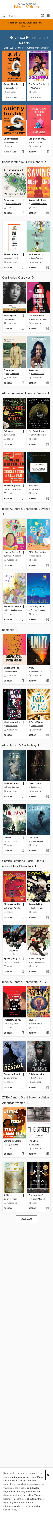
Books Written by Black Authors (23, 162)
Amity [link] (31, 668)
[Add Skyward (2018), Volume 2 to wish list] (47, 917)
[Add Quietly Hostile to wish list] (23, 97)
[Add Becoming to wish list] (47, 383)
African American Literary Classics (24, 393)
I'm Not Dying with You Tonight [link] (13, 1020)
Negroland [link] (9, 370)
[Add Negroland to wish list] (23, 383)
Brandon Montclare (13, 908)
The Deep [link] (33, 838)
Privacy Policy (36, 1477)
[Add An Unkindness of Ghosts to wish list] (23, 797)
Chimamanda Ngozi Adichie (14, 204)
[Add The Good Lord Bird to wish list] (23, 267)
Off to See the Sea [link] (37, 552)
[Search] (4, 15)
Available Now (34, 22)
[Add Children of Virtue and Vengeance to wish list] (47, 1087)
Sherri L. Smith (12, 841)
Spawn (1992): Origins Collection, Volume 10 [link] (13, 959)
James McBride (12, 258)
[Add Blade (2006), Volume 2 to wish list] (47, 972)
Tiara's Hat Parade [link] (12, 606)
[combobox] (21, 15)
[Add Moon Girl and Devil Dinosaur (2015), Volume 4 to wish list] (23, 917)
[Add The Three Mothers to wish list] (47, 329)
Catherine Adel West (39, 204)
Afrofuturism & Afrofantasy (19, 745)
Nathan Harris (36, 671)
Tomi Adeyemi (36, 1078)
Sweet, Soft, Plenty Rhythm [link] (13, 668)
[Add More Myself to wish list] (23, 329)
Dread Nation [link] (35, 783)
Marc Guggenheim (38, 962)
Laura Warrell (11, 671)
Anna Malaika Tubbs (39, 319)
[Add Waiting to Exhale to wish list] (23, 1154)
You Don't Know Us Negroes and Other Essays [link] (37, 431)
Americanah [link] (9, 200)
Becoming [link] (33, 370)
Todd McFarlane (12, 962)
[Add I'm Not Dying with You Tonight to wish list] (23, 1033)
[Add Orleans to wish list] (23, 851)
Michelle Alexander (38, 1199)
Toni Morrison (11, 1199)
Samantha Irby (12, 88)
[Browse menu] (48, 16)
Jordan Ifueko (36, 1023)
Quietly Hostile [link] (11, 84)
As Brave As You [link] (36, 254)
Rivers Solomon (12, 787)
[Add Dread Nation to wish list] (47, 797)
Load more (26, 1219)
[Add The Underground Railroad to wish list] (23, 499)
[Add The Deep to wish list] (47, 851)
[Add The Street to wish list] (47, 1154)
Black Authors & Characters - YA (23, 982)
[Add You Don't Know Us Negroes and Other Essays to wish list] (47, 444)
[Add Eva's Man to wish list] (47, 499)
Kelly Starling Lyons (14, 610)
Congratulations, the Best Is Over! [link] (38, 139)
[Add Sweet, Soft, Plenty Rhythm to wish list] (23, 681)
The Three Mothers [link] (37, 315)
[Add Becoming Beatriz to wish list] (23, 1087)
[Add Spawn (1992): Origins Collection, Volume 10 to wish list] (23, 972)
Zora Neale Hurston (38, 435)
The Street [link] (33, 1141)
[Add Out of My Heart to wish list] (47, 620)
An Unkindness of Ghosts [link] (13, 783)
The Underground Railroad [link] (13, 485)
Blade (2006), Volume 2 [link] (37, 959)
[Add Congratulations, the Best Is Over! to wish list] (48, 152)
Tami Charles (11, 1078)
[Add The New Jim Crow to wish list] (47, 1208)
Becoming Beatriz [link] (12, 1074)
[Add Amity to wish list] (47, 681)
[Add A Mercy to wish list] (23, 1208)
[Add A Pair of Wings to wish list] (47, 735)
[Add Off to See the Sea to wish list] (47, 565)
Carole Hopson (37, 726)
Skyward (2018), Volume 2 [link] (37, 904)
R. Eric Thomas (37, 142)
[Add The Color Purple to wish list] (48, 97)
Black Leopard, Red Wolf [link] (13, 722)
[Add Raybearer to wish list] (47, 1033)
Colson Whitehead (13, 489)
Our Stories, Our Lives (16, 278)
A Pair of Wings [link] (36, 722)
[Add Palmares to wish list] (23, 444)
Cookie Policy (10, 1509)
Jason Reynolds (37, 258)
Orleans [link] (7, 838)
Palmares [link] (8, 431)
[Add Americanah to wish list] (23, 213)
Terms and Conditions (14, 1477)
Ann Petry (35, 1144)
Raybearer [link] (33, 1020)
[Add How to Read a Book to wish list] (23, 565)
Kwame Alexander (13, 556)
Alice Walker (36, 88)
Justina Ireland (36, 787)
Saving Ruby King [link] (37, 200)
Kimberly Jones (12, 1023)
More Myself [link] (10, 315)
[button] (23, 84)
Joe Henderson (37, 908)
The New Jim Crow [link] (37, 1195)
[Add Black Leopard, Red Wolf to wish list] (23, 735)
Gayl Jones (10, 435)
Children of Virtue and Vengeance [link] (37, 1074)
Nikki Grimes (36, 556)
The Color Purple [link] (37, 84)
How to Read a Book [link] (13, 552)
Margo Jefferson (12, 374)
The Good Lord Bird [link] (13, 254)
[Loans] (42, 16)
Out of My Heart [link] (36, 606)
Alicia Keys (10, 319)
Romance (8, 630)
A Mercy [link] (8, 1195)
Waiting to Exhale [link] (12, 1141)
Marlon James (12, 726)
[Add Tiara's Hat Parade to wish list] (23, 620)
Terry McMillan (12, 1144)
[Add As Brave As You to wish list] (47, 267)
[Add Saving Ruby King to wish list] (47, 213)
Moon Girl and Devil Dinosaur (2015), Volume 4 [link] (13, 904)
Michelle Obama (37, 374)
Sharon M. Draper (38, 610)
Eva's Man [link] (33, 485)
